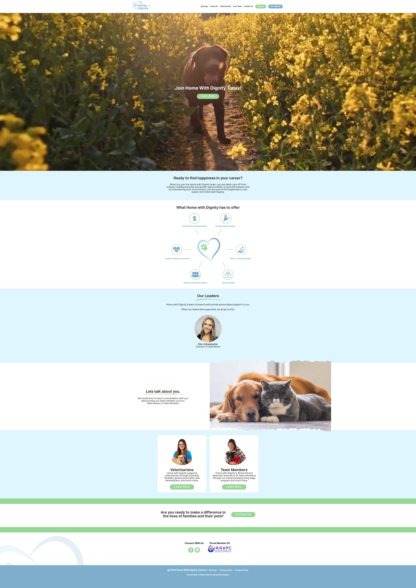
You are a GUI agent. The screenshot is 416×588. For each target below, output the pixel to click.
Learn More (182, 486)
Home (205, 6)
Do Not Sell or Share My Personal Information (208, 575)
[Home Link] (141, 6)
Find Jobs (208, 96)
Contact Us (248, 6)
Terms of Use (226, 570)
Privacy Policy (241, 570)
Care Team (237, 6)
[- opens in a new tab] (191, 550)
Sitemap (213, 570)
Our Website (276, 6)
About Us (214, 6)
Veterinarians (225, 6)
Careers (260, 6)
